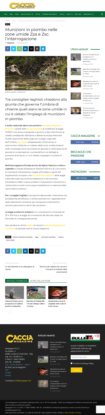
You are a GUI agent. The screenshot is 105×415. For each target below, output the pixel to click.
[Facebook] (7, 48)
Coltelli (62, 14)
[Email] (31, 48)
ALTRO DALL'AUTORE (40, 281)
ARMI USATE (78, 14)
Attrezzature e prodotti (49, 14)
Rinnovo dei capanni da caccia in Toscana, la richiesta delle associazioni (53, 269)
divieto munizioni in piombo (22, 237)
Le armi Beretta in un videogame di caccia (19, 267)
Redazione (10, 43)
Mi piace (95, 142)
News (11, 14)
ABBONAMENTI (88, 14)
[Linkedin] (25, 48)
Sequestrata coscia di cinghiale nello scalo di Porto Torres (57, 303)
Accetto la (77, 363)
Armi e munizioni (26, 14)
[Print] (37, 48)
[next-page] (10, 311)
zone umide (10, 240)
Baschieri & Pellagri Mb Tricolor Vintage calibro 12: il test (36, 303)
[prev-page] (6, 311)
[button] (102, 14)
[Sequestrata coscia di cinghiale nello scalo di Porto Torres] (57, 292)
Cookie (8, 372)
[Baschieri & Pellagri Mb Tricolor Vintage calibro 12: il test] (36, 292)
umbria (61, 237)
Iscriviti (76, 370)
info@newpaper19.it (23, 380)
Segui (96, 178)
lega (36, 237)
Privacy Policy (87, 363)
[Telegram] (43, 48)
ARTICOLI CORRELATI (17, 281)
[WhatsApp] (19, 48)
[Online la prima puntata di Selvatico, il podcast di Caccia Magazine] (76, 110)
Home (5, 14)
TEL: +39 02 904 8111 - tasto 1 (18, 364)
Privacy (8, 375)
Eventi (69, 14)
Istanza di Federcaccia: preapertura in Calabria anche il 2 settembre (14, 303)
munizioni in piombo (48, 237)
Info (6, 370)
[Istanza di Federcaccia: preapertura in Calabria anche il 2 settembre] (14, 292)
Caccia (17, 14)
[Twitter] (13, 48)
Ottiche (37, 14)
